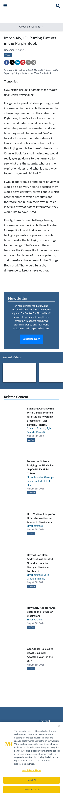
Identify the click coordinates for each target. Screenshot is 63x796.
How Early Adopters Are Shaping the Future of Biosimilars (41, 612)
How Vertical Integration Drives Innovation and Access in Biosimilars (41, 518)
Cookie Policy (28, 764)
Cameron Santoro (36, 428)
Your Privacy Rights (31, 771)
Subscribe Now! (31, 339)
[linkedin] (17, 62)
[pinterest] (23, 62)
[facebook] (6, 62)
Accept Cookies (31, 790)
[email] (28, 62)
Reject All (31, 780)
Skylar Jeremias (35, 477)
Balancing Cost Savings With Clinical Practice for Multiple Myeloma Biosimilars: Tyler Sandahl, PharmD (40, 416)
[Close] (59, 726)
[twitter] (12, 62)
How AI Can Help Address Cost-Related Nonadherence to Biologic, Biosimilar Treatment (40, 563)
